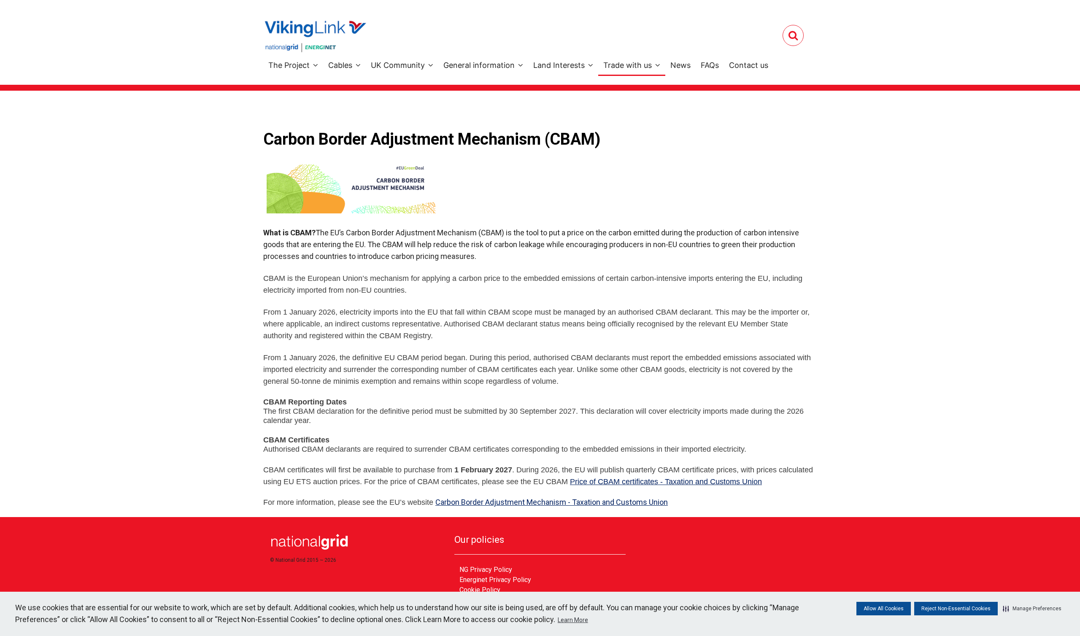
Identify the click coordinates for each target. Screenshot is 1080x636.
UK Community (398, 65)
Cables (340, 65)
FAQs (710, 65)
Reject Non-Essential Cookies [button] (956, 609)
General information (479, 65)
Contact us (748, 65)
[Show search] (793, 35)
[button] (1032, 608)
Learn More (573, 620)
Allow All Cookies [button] (884, 609)
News (680, 65)
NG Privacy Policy (485, 570)
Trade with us (627, 65)
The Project (289, 65)
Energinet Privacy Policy (495, 580)
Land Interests (559, 65)
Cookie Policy (479, 590)
